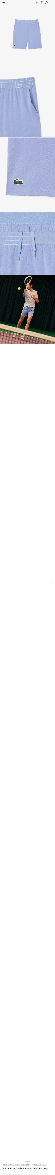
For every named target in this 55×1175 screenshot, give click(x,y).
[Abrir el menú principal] (52, 2)
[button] (42, 2)
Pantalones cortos (39, 1165)
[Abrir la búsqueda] (46, 2)
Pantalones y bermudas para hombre (16, 1165)
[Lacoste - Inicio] (3, 2)
